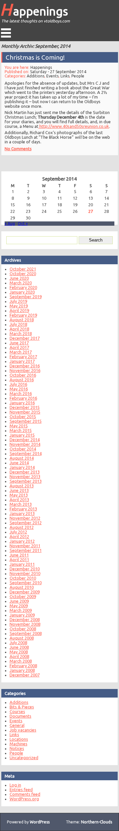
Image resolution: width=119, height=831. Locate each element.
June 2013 (19, 490)
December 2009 (25, 591)
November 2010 (25, 573)
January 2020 (22, 292)
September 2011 (26, 550)
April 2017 (19, 347)
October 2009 (23, 596)
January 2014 (22, 467)
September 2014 (26, 453)
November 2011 (25, 545)
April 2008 (19, 656)
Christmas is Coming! (35, 57)
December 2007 (25, 675)
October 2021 (23, 269)
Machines (18, 743)
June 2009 (19, 601)
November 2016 (25, 370)
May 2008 (19, 651)
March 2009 (21, 610)
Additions (35, 76)
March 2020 (21, 282)
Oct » (23, 223)
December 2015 (25, 407)
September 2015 (26, 421)
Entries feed (21, 789)
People (77, 76)
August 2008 (22, 638)
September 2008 (26, 633)
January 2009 (22, 615)
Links (64, 76)
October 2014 (23, 448)
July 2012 (18, 532)
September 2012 (26, 522)
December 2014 (25, 439)
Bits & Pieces (22, 706)
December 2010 (25, 568)
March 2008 (21, 661)
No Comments (18, 149)
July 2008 (18, 642)
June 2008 (19, 647)
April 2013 (19, 499)
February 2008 (23, 665)
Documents (20, 716)
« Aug (10, 223)
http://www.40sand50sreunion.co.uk (73, 126)
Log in (15, 785)
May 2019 (19, 305)
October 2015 (23, 416)
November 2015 (25, 412)
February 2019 (23, 315)
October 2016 (23, 375)
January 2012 (22, 541)
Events (52, 76)
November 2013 (25, 476)
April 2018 (19, 329)
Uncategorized (24, 757)
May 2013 (19, 495)
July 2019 (18, 301)
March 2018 (21, 333)
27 (90, 211)
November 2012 (25, 518)
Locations (19, 739)
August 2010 (22, 587)
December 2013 (25, 472)
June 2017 (19, 342)
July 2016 (18, 384)
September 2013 (26, 481)
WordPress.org (24, 798)
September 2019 (26, 296)
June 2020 (19, 278)
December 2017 (25, 338)
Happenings (34, 9)
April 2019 (19, 310)
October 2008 (23, 628)
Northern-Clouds (96, 822)
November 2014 (25, 444)
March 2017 (21, 352)
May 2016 (19, 389)
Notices (17, 748)
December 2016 (25, 365)
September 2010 (26, 582)
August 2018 (22, 319)
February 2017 (23, 356)
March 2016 (21, 393)
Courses (17, 711)
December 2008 (25, 619)
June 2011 (19, 555)
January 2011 (22, 564)
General (17, 725)
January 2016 (22, 402)
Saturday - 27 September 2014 (58, 72)
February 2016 (23, 398)
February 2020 (23, 287)
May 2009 (19, 605)
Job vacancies (23, 730)
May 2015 (19, 425)
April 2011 (19, 559)
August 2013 (22, 485)
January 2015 (22, 435)
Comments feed (25, 794)
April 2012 (19, 536)
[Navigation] (6, 33)
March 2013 (21, 504)
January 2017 (22, 361)
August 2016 (22, 379)
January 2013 (22, 513)
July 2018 (18, 324)
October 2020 (23, 273)
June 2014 (19, 462)
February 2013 (23, 508)
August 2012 (22, 527)
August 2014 (22, 458)
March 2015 (21, 430)
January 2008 (22, 670)
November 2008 (25, 624)
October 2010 (23, 578)
